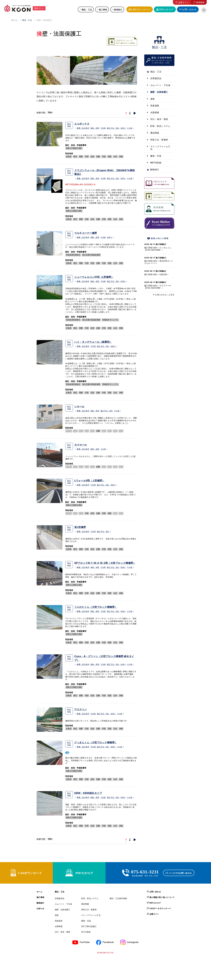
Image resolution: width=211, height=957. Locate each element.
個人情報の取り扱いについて (161, 897)
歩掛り (123, 128)
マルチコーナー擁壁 (85, 232)
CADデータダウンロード (160, 908)
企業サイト (183, 2)
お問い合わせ (189, 9)
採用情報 (200, 2)
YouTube (85, 942)
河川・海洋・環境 (159, 119)
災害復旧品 (155, 78)
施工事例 (103, 9)
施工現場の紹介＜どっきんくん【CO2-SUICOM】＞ (157, 248)
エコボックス (81, 123)
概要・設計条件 (83, 128)
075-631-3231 (145, 871)
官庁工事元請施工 (89, 926)
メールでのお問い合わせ (180, 873)
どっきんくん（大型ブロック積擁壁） (95, 742)
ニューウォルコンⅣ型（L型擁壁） (94, 276)
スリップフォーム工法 (160, 147)
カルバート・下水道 (160, 85)
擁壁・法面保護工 (159, 92)
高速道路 (154, 105)
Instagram (133, 942)
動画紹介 (118, 9)
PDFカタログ (166, 9)
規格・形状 (94, 128)
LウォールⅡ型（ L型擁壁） (89, 480)
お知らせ (40, 908)
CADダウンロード (140, 9)
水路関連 (154, 112)
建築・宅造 (155, 156)
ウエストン (80, 709)
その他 (129, 128)
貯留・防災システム (160, 126)
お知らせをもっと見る (164, 295)
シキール (79, 406)
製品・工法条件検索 (118, 898)
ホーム (39, 892)
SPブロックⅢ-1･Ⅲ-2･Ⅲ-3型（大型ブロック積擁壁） (105, 562)
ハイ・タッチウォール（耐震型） (93, 341)
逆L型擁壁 (80, 527)
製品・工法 (87, 9)
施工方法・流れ (113, 128)
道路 (152, 98)
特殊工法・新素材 (159, 139)
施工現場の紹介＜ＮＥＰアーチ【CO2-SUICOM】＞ (157, 286)
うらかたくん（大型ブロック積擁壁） (95, 606)
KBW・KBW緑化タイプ (88, 792)
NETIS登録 (155, 162)
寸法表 (103, 128)
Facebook (108, 942)
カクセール (80, 444)
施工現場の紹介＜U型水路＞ (156, 274)
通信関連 (154, 132)
